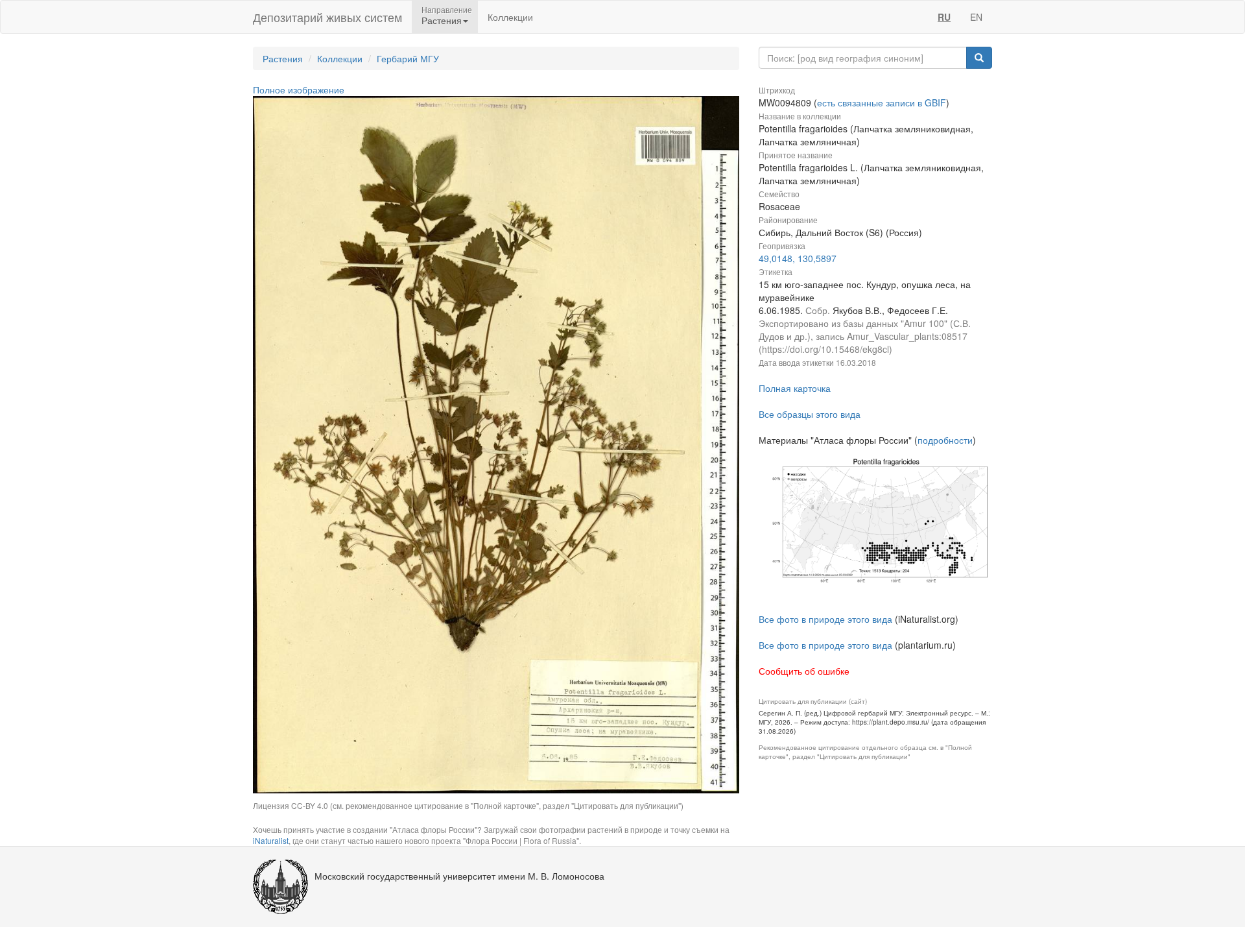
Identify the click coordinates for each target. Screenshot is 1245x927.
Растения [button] (441, 20)
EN (976, 16)
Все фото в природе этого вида (825, 618)
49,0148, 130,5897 (797, 258)
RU (944, 16)
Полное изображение (298, 89)
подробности (945, 439)
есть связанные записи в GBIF (881, 102)
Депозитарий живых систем (327, 16)
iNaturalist (271, 840)
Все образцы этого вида (809, 413)
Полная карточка (795, 387)
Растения (283, 58)
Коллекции (510, 16)
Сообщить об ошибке (804, 670)
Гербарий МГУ (408, 58)
